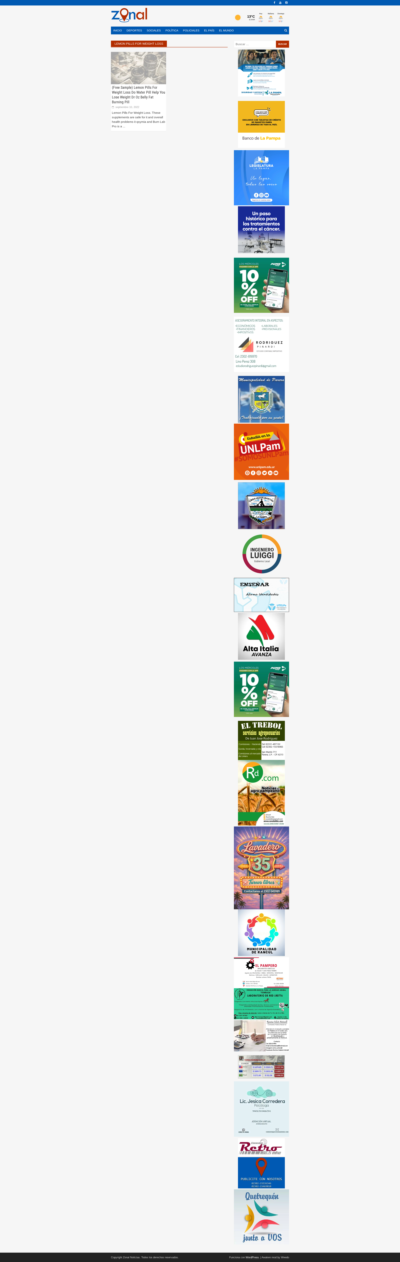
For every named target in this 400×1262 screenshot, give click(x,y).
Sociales (154, 30)
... (124, 126)
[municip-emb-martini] (261, 505)
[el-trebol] (261, 740)
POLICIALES (191, 30)
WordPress (252, 1257)
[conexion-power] (261, 1147)
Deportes (134, 30)
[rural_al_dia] (261, 792)
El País (209, 30)
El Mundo (226, 30)
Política (171, 30)
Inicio (117, 30)
